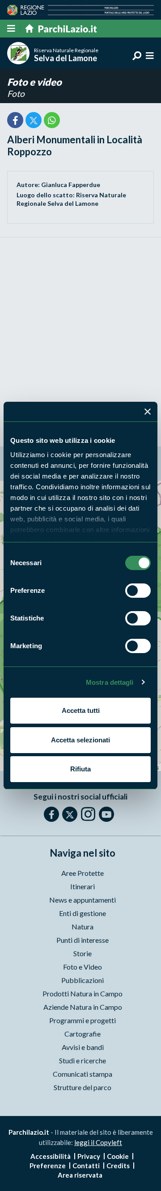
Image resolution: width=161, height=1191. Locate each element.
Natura (82, 926)
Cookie (118, 1156)
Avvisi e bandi (83, 1047)
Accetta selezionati (80, 740)
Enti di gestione (82, 913)
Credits (118, 1166)
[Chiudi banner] (147, 411)
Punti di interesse (82, 940)
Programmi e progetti (82, 1020)
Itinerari (82, 886)
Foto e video (34, 82)
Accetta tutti (81, 710)
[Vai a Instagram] (88, 813)
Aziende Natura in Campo (82, 1007)
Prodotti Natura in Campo (82, 993)
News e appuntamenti (82, 899)
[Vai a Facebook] (51, 814)
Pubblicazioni (82, 980)
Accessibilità (50, 1156)
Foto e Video (82, 966)
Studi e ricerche (82, 1060)
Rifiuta (80, 769)
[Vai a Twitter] (69, 814)
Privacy (88, 1156)
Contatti (86, 1166)
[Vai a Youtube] (106, 814)
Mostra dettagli (110, 682)
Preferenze (48, 1166)
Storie (82, 953)
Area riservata (80, 1175)
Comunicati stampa (82, 1074)
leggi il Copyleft (98, 1142)
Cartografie (82, 1033)
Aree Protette (82, 873)
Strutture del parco (82, 1087)
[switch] (138, 590)
